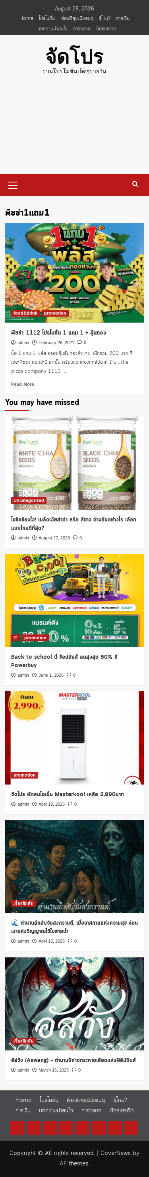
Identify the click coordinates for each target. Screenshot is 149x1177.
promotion (55, 313)
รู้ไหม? (104, 18)
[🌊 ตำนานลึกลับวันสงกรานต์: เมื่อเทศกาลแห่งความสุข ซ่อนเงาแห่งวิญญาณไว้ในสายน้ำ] (74, 866)
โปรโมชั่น (47, 18)
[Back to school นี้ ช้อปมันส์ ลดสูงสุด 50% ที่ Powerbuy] (74, 600)
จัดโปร (74, 57)
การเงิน (123, 18)
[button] (13, 184)
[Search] (135, 184)
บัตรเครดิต (106, 28)
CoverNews (116, 1153)
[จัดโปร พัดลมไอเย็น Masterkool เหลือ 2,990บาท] (74, 737)
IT (15, 637)
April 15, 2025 (52, 941)
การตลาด (82, 28)
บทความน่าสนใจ (52, 28)
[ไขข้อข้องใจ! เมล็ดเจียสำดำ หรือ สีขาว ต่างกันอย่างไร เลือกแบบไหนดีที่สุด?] (74, 462)
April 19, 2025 (52, 804)
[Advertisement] (74, 130)
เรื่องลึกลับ (23, 903)
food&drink (25, 313)
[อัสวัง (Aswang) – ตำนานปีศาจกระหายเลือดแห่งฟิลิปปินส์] (74, 1003)
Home (26, 18)
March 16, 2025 (54, 1070)
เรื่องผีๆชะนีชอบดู (76, 18)
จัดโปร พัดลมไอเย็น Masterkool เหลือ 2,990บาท (67, 795)
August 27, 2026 (54, 537)
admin (23, 342)
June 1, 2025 (51, 675)
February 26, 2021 (56, 342)
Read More (22, 384)
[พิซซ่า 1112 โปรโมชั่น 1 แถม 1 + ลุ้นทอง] (74, 273)
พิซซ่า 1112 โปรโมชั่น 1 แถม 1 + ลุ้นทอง (58, 333)
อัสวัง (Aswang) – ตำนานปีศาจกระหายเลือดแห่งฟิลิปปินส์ (73, 1060)
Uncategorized (29, 500)
